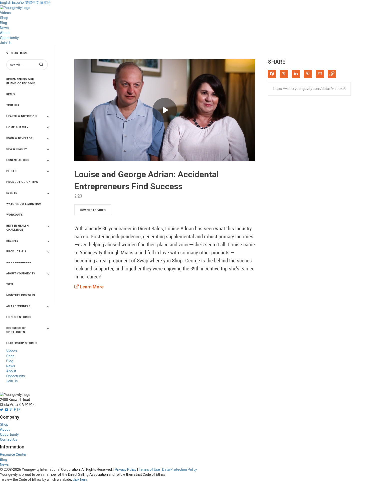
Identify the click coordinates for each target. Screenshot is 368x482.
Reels (10, 94)
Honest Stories (19, 317)
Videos (5, 13)
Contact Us (8, 439)
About (5, 33)
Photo (11, 171)
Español (18, 3)
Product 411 (16, 251)
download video (93, 210)
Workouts (14, 214)
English (5, 3)
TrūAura (13, 105)
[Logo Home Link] (15, 8)
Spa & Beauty (16, 149)
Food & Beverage (19, 138)
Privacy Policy (125, 469)
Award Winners (18, 306)
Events (11, 193)
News (4, 28)
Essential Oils (18, 160)
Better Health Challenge (17, 227)
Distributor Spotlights (16, 330)
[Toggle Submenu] (48, 116)
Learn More (91, 286)
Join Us (6, 43)
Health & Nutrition (21, 116)
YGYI (9, 284)
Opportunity (9, 38)
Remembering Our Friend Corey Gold (21, 81)
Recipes (12, 240)
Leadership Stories (21, 343)
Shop (4, 18)
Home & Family (17, 127)
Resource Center (13, 454)
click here (80, 479)
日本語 (45, 3)
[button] (41, 64)
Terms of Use (149, 469)
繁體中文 (32, 3)
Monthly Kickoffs (20, 295)
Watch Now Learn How (24, 204)
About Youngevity (20, 273)
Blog (3, 23)
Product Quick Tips (22, 182)
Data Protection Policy (179, 469)
